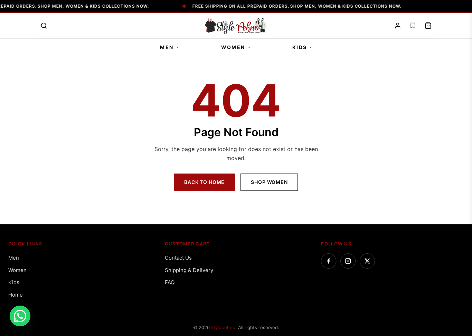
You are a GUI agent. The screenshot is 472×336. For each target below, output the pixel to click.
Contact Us (178, 257)
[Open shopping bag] (428, 25)
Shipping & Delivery (189, 270)
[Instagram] (348, 261)
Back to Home (204, 182)
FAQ (169, 282)
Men (167, 47)
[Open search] (44, 25)
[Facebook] (328, 261)
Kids (299, 47)
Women (233, 47)
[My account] (398, 25)
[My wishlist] (413, 25)
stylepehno (223, 327)
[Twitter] (367, 261)
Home (15, 294)
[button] (20, 316)
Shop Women (269, 182)
